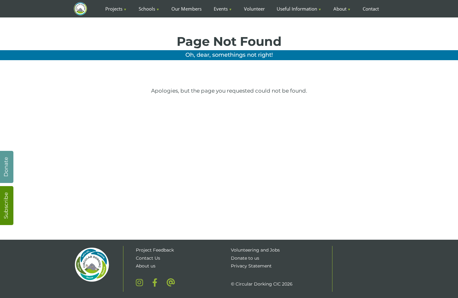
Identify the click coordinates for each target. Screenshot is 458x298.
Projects (113, 9)
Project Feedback (155, 250)
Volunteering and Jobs (255, 250)
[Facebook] (154, 282)
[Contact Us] (171, 282)
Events (221, 9)
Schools (147, 9)
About (339, 9)
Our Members (186, 9)
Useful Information (297, 9)
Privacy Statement (251, 266)
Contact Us (148, 258)
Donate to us (245, 258)
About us (145, 266)
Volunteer (254, 9)
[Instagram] (139, 282)
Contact (371, 9)
